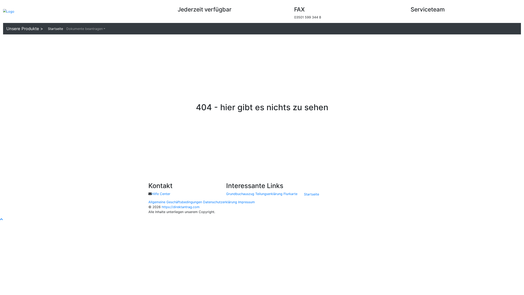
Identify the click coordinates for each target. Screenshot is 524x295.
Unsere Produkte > (24, 28)
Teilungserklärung (268, 194)
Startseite (55, 29)
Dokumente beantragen (84, 29)
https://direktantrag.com (181, 207)
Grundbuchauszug (240, 194)
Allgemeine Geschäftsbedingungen (175, 202)
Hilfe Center (161, 194)
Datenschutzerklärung (220, 202)
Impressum (246, 202)
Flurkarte (290, 194)
